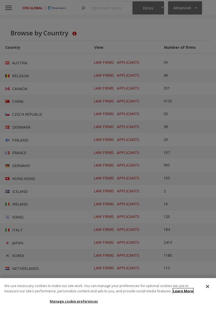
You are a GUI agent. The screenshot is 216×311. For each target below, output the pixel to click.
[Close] (207, 286)
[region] (108, 294)
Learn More (183, 291)
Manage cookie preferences (74, 301)
